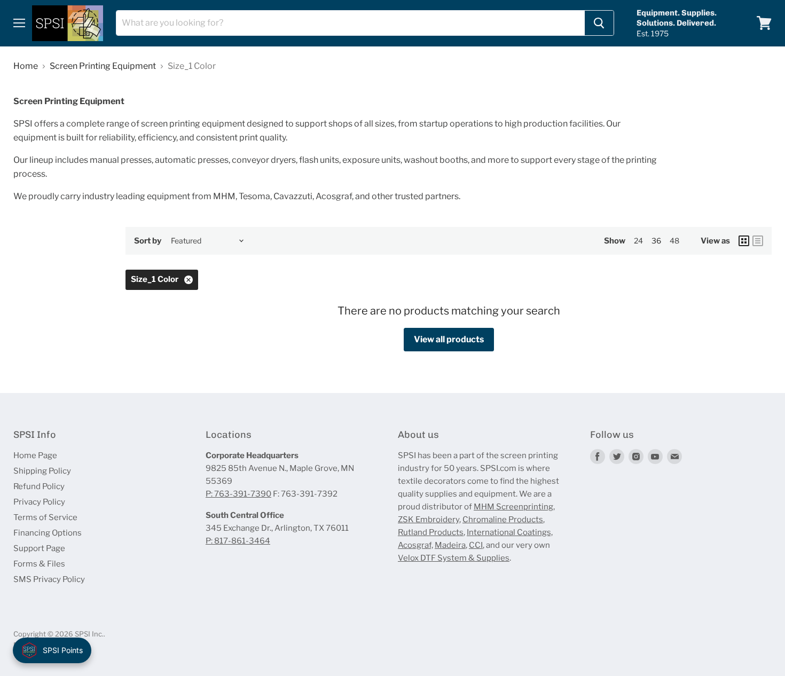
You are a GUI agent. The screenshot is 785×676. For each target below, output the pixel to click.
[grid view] (744, 240)
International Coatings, (510, 532)
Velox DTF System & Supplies (453, 558)
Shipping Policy (42, 471)
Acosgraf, (415, 545)
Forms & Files (39, 564)
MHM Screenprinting (513, 507)
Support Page (39, 548)
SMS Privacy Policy (49, 579)
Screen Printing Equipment (103, 66)
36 (656, 240)
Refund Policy (39, 486)
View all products (449, 339)
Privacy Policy (39, 502)
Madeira (450, 545)
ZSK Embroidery (428, 519)
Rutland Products (431, 532)
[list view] (757, 240)
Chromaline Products (502, 519)
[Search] (599, 23)
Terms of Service (45, 517)
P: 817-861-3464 (238, 541)
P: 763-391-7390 (238, 494)
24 (638, 240)
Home (25, 66)
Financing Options (47, 533)
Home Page (35, 455)
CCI (476, 545)
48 (674, 240)
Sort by (147, 241)
